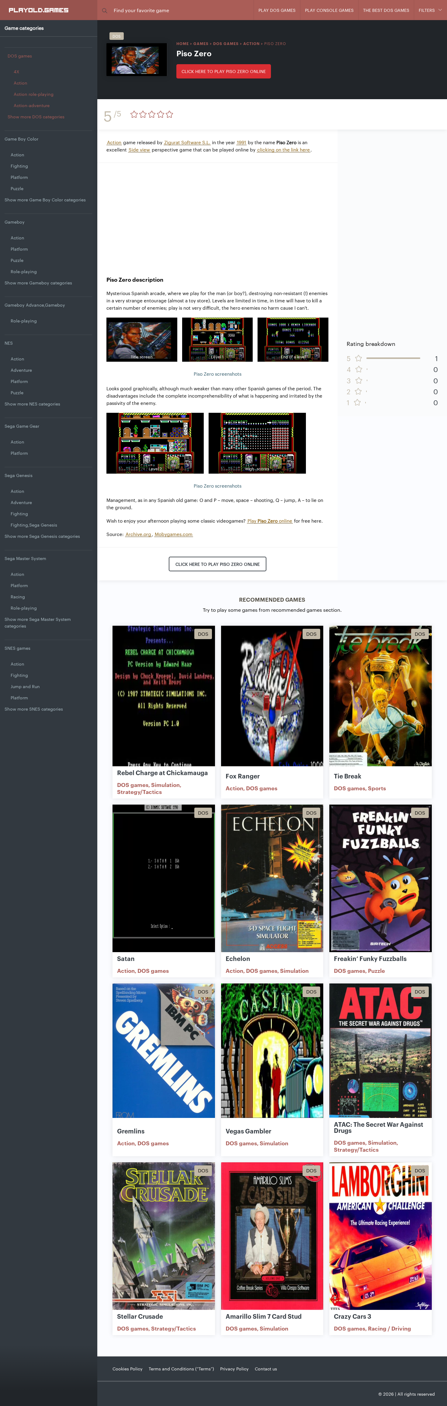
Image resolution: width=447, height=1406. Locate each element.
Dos (117, 36)
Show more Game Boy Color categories (45, 200)
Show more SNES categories (34, 709)
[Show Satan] (164, 879)
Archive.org (138, 534)
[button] (104, 10)
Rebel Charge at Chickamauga (162, 772)
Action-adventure (32, 105)
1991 (241, 142)
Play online (270, 520)
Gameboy (15, 222)
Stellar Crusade (140, 1316)
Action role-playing (34, 94)
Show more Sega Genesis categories (42, 536)
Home (182, 43)
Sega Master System (25, 558)
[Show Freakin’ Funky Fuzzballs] (380, 879)
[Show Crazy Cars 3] (380, 1236)
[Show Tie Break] (380, 700)
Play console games (329, 10)
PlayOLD (39, 10)
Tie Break (347, 775)
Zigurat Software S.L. (187, 142)
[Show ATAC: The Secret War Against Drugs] (380, 1057)
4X (16, 71)
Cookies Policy (128, 1369)
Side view (139, 149)
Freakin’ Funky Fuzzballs (370, 958)
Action (20, 83)
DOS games (20, 56)
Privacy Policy (234, 1369)
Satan (126, 958)
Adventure (21, 370)
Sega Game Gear (22, 426)
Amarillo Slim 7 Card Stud (264, 1316)
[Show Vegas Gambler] (272, 1057)
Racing (18, 596)
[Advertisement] (217, 214)
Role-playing (24, 271)
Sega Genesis (19, 475)
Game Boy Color (21, 139)
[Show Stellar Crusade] (164, 1236)
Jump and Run (25, 686)
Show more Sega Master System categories (38, 622)
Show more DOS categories (36, 116)
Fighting (19, 166)
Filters (427, 10)
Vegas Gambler (248, 1130)
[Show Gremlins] (164, 1057)
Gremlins (130, 1130)
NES (9, 343)
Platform (19, 177)
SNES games (17, 648)
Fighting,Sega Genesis (34, 525)
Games (201, 43)
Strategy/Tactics (139, 791)
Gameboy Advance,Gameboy (35, 305)
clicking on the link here (283, 149)
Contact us (266, 1369)
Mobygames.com (173, 534)
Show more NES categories (32, 404)
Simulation (165, 784)
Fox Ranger (243, 775)
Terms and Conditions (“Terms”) (181, 1369)
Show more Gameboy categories (38, 283)
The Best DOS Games (386, 10)
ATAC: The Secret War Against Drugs (378, 1127)
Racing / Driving (389, 1328)
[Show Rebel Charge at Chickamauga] (164, 700)
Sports (377, 788)
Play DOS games (277, 10)
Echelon (238, 958)
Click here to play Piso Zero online (224, 71)
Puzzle (17, 188)
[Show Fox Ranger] (272, 700)
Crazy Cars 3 (352, 1316)
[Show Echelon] (272, 879)
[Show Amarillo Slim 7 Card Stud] (272, 1236)
